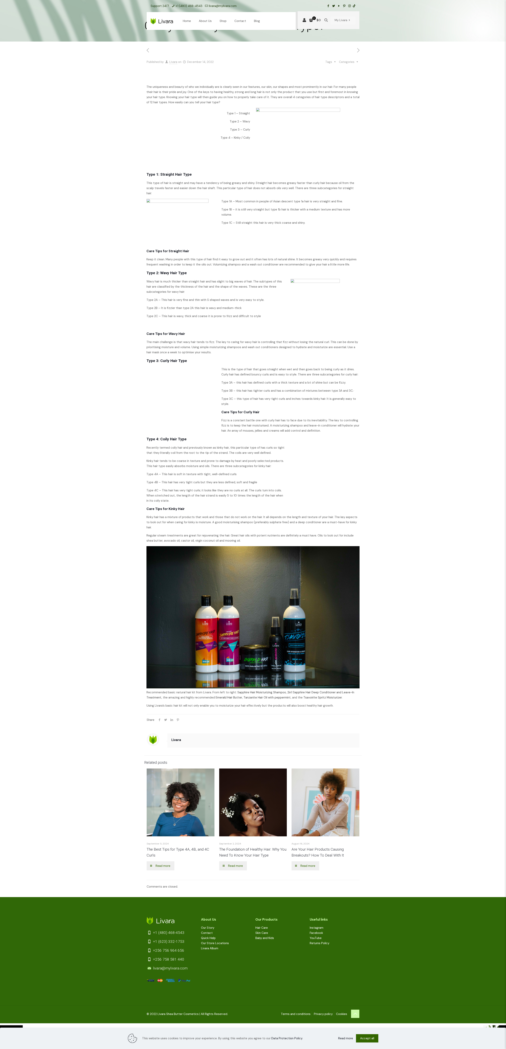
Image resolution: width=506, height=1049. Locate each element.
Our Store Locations (215, 943)
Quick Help (208, 938)
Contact (207, 933)
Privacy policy (323, 1014)
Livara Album (209, 948)
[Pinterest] (344, 6)
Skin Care (261, 933)
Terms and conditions (296, 1014)
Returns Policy (319, 943)
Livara (173, 62)
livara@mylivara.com (223, 6)
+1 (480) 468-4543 (189, 6)
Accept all (367, 1038)
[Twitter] (333, 6)
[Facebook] (328, 6)
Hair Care (261, 928)
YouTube (316, 938)
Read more (345, 1038)
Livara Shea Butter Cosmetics (178, 1014)
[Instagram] (349, 6)
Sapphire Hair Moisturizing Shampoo (261, 692)
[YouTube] (339, 6)
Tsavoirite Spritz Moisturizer (322, 697)
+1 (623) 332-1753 (168, 941)
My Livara (341, 20)
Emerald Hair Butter (229, 697)
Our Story (207, 928)
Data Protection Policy (286, 1038)
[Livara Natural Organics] (162, 21)
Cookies (341, 1014)
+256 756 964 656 (168, 950)
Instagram (316, 928)
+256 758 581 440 (168, 959)
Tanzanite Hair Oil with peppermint (267, 697)
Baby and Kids (264, 938)
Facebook (316, 933)
